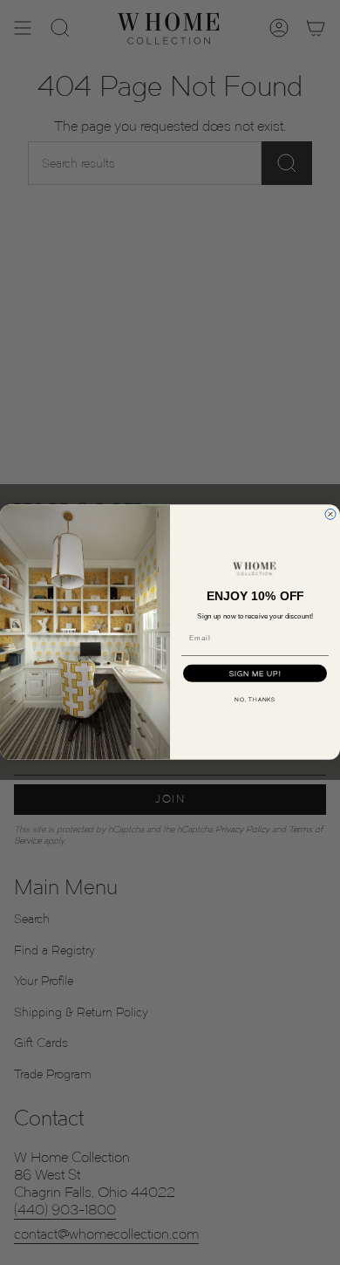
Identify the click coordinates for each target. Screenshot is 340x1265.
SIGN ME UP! (255, 673)
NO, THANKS (255, 699)
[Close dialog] (330, 514)
